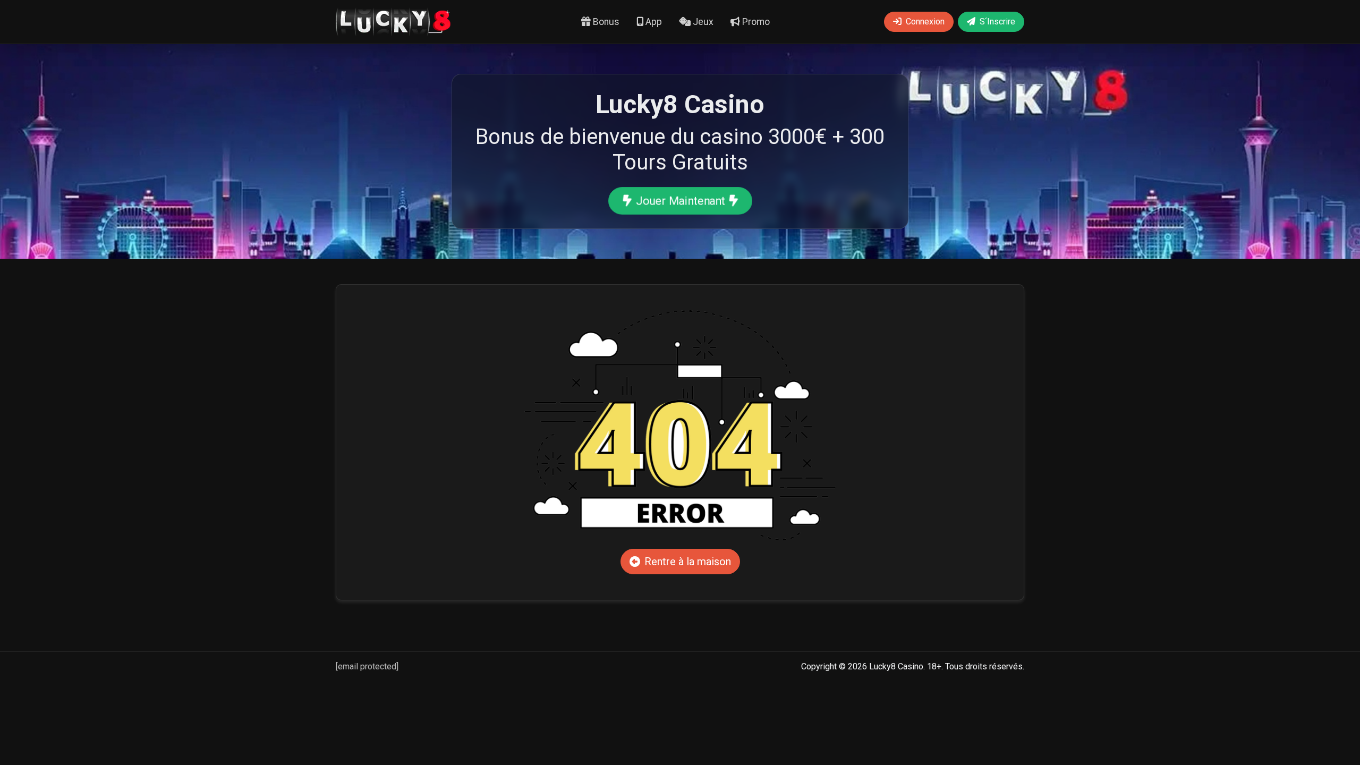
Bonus (605, 21)
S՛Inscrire (997, 21)
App (652, 21)
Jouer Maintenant (680, 200)
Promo (755, 21)
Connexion (925, 21)
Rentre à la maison (687, 561)
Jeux (702, 21)
